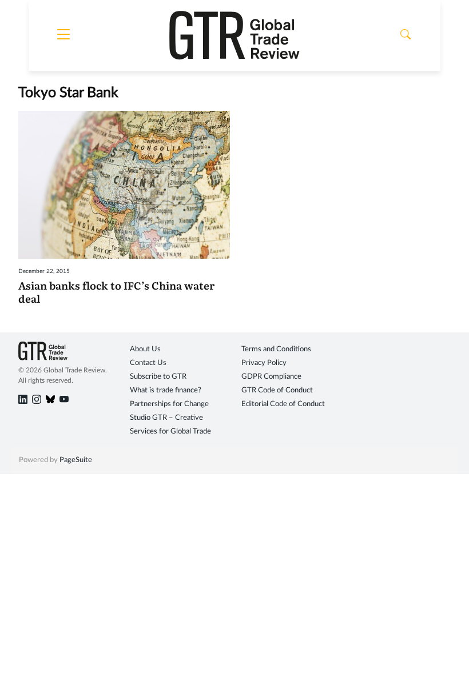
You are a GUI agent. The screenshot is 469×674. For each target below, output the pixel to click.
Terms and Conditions (276, 349)
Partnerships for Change (169, 404)
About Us (145, 349)
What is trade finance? (165, 390)
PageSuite (75, 460)
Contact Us (148, 363)
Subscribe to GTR (158, 376)
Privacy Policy (264, 363)
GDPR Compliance (271, 376)
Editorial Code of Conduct (283, 404)
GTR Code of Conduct (277, 390)
